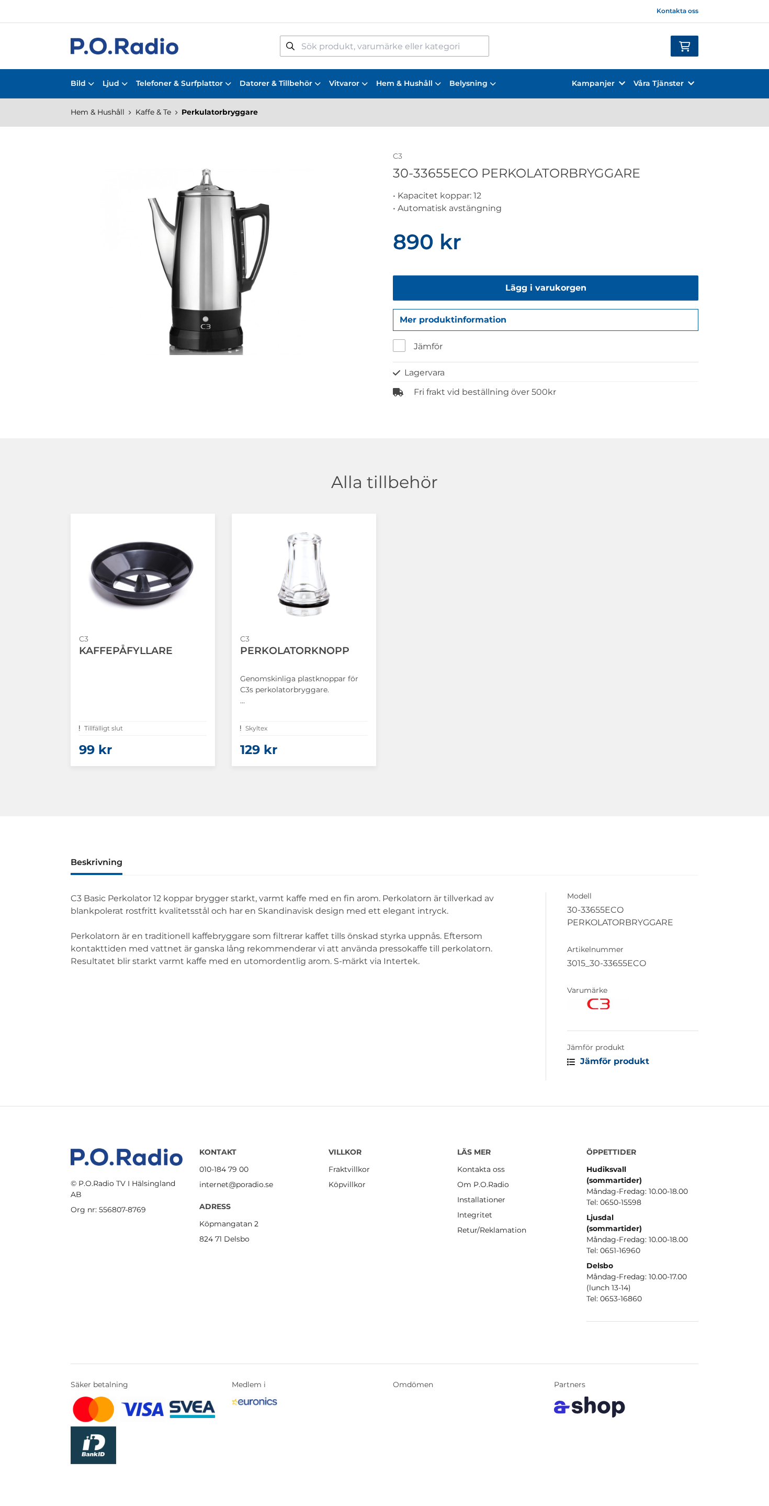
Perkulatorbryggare (220, 112)
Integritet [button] (474, 1215)
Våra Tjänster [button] (659, 83)
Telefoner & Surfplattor (179, 83)
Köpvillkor (347, 1184)
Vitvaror (344, 83)
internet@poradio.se (236, 1184)
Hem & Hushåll (404, 83)
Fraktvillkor (349, 1169)
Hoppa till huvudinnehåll (380, 13)
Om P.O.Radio (483, 1184)
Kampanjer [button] (593, 83)
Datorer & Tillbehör (276, 83)
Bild (78, 83)
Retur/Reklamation (491, 1230)
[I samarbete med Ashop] (589, 1407)
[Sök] (290, 46)
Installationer (481, 1199)
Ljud (111, 83)
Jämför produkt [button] (613, 1061)
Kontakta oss (677, 11)
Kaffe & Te (153, 112)
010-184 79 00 (223, 1169)
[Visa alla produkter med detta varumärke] (632, 1004)
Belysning (468, 83)
